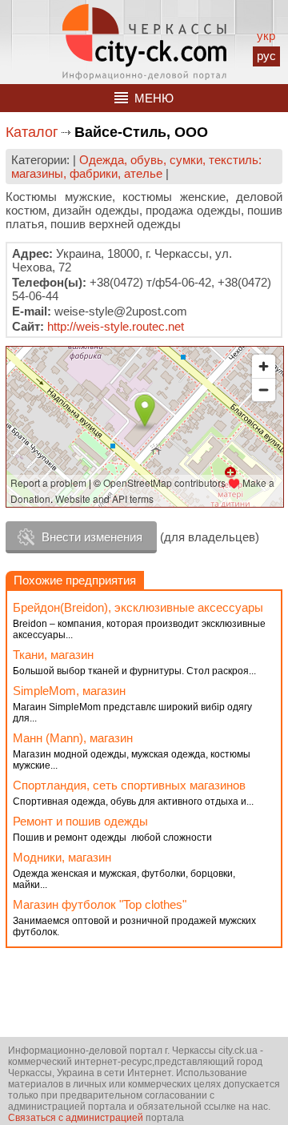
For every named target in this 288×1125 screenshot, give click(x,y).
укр (266, 35)
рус (266, 55)
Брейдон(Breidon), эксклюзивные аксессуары (138, 607)
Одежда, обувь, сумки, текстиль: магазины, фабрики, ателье (136, 166)
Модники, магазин (62, 857)
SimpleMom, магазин (69, 690)
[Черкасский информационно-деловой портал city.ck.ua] (144, 42)
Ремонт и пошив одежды (80, 821)
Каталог (32, 132)
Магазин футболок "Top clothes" (99, 904)
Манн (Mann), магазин (73, 738)
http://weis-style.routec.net (115, 326)
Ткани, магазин (53, 654)
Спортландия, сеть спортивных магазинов (129, 785)
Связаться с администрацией (75, 1117)
